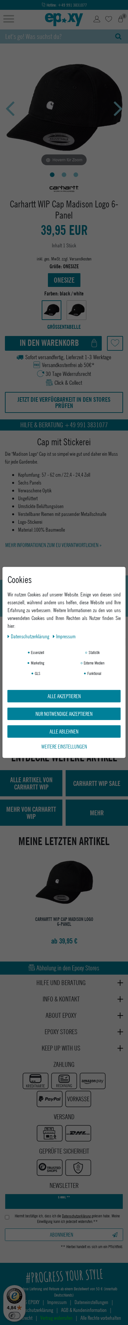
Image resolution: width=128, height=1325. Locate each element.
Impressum (65, 636)
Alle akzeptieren (64, 696)
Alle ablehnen (64, 731)
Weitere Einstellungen (64, 746)
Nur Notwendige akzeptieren (64, 713)
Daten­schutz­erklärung (30, 636)
